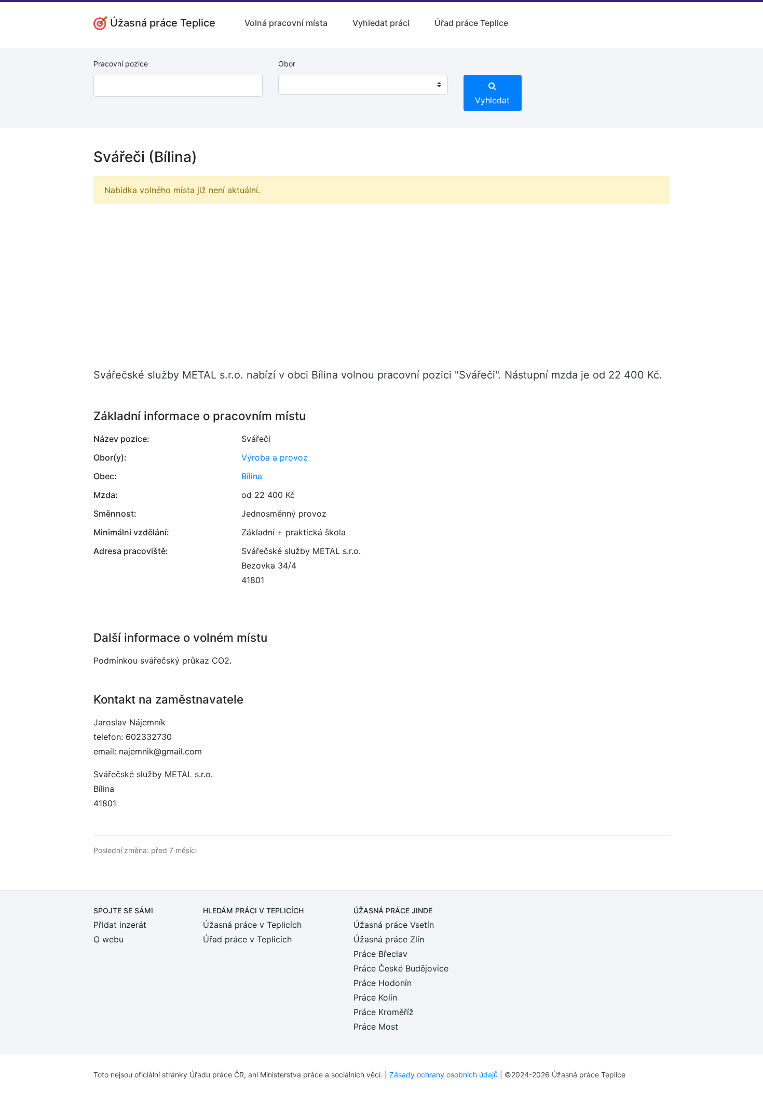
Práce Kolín (375, 997)
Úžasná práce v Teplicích (252, 925)
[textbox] (299, 84)
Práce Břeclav (380, 954)
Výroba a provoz (274, 457)
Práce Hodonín (382, 983)
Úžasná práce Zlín (388, 939)
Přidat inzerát (119, 925)
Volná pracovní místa (286, 23)
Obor (286, 63)
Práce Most (375, 1026)
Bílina (251, 476)
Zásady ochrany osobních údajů (443, 1074)
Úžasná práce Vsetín (393, 925)
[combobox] (362, 84)
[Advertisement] (381, 285)
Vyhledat (492, 100)
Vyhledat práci (381, 23)
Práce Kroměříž (383, 1012)
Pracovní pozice (120, 63)
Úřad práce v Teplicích (247, 939)
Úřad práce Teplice (471, 23)
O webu (108, 939)
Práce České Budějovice (400, 968)
